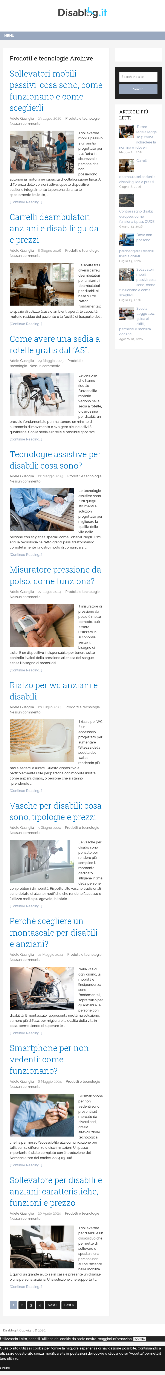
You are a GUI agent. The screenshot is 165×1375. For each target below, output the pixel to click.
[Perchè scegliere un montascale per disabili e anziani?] (42, 988)
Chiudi (5, 1368)
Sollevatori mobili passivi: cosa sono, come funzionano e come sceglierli (137, 282)
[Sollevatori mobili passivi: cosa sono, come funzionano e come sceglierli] (42, 152)
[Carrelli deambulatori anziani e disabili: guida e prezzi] (42, 284)
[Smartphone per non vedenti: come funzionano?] (42, 1115)
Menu (9, 36)
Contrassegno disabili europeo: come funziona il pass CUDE (136, 216)
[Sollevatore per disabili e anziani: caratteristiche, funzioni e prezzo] (42, 1247)
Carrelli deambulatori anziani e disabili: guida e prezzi (54, 228)
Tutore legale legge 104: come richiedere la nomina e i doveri (138, 137)
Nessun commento (25, 124)
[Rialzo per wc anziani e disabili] (42, 740)
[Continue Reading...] (26, 202)
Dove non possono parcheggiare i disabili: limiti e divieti (136, 245)
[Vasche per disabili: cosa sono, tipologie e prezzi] (42, 861)
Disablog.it (10, 1330)
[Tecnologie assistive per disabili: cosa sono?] (42, 509)
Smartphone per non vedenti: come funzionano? (49, 1059)
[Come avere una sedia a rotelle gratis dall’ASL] (42, 394)
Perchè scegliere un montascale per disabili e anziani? (54, 932)
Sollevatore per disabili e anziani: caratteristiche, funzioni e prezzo (56, 1191)
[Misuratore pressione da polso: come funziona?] (42, 625)
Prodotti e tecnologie (82, 118)
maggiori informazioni (115, 1339)
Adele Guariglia (22, 118)
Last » (69, 1305)
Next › (53, 1305)
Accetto (140, 1339)
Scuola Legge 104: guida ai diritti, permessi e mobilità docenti (137, 321)
